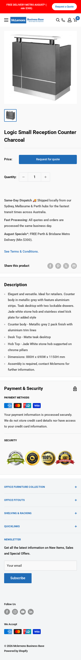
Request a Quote (64, 6)
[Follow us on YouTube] (23, 612)
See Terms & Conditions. (21, 251)
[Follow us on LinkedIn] (31, 612)
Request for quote (48, 159)
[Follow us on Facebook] (7, 612)
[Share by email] (74, 266)
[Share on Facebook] (50, 266)
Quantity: (10, 177)
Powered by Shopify (16, 650)
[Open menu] (6, 20)
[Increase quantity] (45, 177)
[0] (75, 20)
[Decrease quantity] (23, 177)
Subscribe (17, 578)
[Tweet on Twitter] (66, 266)
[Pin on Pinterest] (58, 266)
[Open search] (58, 20)
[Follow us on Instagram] (15, 612)
